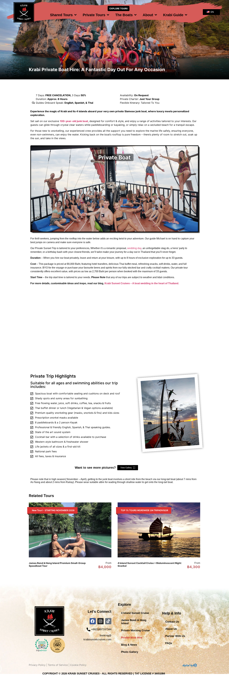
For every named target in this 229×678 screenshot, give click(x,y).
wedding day (134, 248)
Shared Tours (61, 15)
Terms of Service (58, 664)
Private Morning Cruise (135, 630)
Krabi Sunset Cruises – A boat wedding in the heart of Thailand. (142, 283)
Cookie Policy (78, 664)
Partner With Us (175, 636)
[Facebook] (93, 621)
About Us (171, 628)
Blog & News (129, 644)
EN (212, 11)
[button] (34, 189)
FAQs (168, 643)
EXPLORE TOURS (119, 8)
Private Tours (94, 15)
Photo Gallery (129, 651)
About (148, 15)
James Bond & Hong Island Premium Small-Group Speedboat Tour (57, 564)
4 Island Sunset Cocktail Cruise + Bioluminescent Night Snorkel (149, 564)
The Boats (124, 15)
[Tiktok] (108, 621)
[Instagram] (100, 621)
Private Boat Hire (131, 637)
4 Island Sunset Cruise (135, 613)
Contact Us (172, 621)
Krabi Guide (173, 15)
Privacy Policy (37, 664)
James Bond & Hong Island (133, 622)
